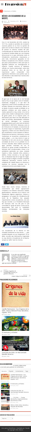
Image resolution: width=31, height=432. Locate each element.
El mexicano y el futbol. (9, 11)
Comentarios (19, 371)
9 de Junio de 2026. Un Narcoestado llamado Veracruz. (20, 391)
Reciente (4, 371)
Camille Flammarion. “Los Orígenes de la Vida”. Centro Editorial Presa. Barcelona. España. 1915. (15, 310)
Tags (26, 371)
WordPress (12, 428)
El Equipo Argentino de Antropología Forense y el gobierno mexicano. (10, 271)
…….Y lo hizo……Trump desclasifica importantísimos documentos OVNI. (19, 399)
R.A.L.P (5, 21)
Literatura (24, 21)
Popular (11, 371)
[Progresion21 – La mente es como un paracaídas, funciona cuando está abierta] (15, 4)
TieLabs (27, 428)
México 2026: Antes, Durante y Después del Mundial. (19, 405)
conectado (3, 367)
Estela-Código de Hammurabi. (19, 275)
